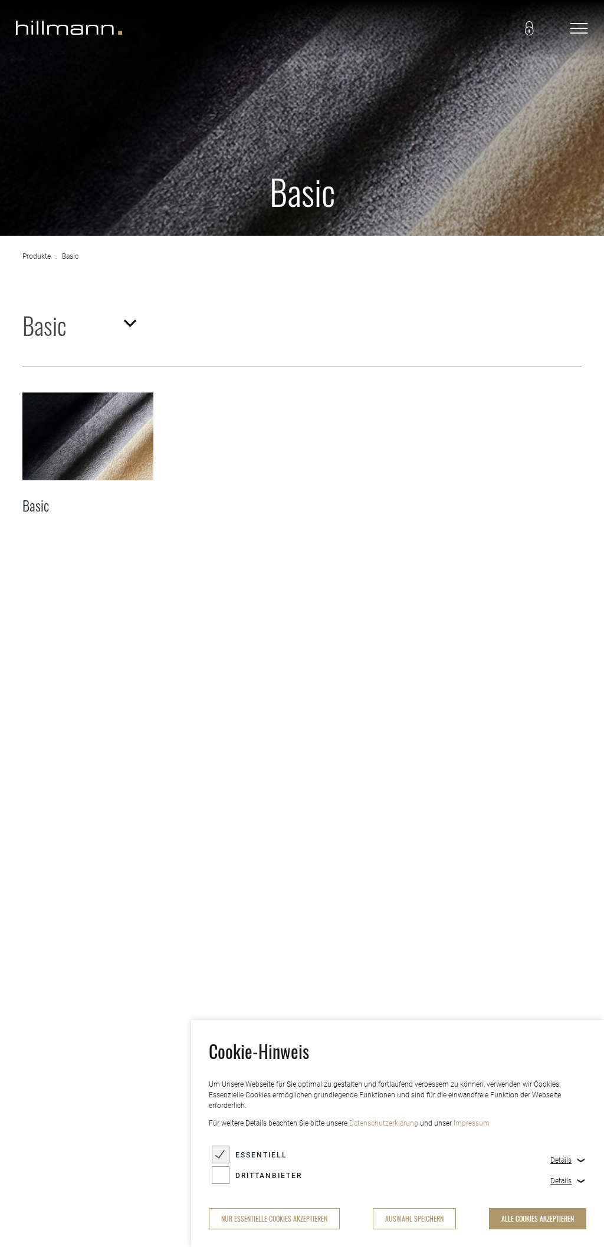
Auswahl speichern (414, 1218)
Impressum (472, 1123)
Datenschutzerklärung (383, 1123)
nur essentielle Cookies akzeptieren (274, 1218)
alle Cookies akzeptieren (537, 1218)
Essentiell (261, 1155)
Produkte (36, 256)
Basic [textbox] (44, 325)
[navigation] (578, 29)
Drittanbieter (268, 1176)
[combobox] (78, 325)
